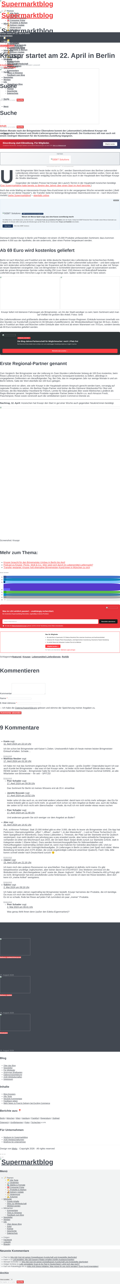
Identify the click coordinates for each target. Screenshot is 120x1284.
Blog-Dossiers (9, 1094)
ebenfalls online (41, 195)
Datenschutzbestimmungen (19, 625)
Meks (14, 1148)
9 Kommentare (6, 36)
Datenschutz (12, 1233)
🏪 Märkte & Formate (16, 45)
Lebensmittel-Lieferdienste (46, 656)
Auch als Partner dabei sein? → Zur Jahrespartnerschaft (60, 166)
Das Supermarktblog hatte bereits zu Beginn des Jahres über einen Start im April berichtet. (46, 185)
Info (5, 1222)
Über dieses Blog (14, 1224)
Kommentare (12, 1210)
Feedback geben (11, 1101)
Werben (7, 1219)
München (10, 1118)
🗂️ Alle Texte (13, 40)
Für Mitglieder (9, 1070)
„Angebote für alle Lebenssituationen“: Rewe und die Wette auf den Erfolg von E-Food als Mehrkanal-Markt (59, 966)
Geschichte (12, 1231)
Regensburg (45, 1118)
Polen (27, 1122)
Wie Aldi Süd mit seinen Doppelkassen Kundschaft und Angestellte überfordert (43, 1257)
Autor (9, 1226)
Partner (10, 1229)
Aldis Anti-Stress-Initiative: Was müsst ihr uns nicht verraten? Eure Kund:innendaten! (62, 1266)
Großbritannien (16, 1122)
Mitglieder (8, 1199)
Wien (18, 1118)
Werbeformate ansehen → (60, 351)
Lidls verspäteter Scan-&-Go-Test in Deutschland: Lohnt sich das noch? (49, 1264)
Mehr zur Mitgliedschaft (59, 145)
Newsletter (8, 1068)
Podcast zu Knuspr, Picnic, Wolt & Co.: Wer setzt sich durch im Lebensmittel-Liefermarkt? (48, 565)
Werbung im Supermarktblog (16, 1137)
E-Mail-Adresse (8, 703)
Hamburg (26, 1118)
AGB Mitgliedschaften (13, 1077)
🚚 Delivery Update (15, 25)
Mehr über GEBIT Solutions (21, 226)
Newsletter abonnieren (108, 621)
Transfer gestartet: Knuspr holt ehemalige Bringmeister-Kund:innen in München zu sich (47, 567)
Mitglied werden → (53, 646)
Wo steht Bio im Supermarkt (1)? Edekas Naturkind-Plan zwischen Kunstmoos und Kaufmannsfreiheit (76, 637)
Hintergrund (16, 957)
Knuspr (27, 656)
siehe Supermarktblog (19, 195)
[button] (5, 577)
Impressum (8, 1079)
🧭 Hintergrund (13, 1194)
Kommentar (6, 693)
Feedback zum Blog (15, 1215)
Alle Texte (8, 1096)
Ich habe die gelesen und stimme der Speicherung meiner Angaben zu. (48, 708)
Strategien (4, 1033)
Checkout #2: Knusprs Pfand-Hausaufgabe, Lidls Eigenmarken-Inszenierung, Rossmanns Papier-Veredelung (78, 640)
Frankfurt (35, 1118)
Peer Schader (10, 67)
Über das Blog (10, 1065)
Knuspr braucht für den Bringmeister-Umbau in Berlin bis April (34, 562)
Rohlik (65, 656)
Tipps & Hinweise (14, 1213)
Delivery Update (7, 46)
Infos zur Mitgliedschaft (17, 37)
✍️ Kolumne (12, 1197)
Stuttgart (56, 1118)
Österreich (4, 1122)
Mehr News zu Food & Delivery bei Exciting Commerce (27, 1103)
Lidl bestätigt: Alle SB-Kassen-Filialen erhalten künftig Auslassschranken (43, 1259)
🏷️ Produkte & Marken (17, 23)
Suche (20, 127)
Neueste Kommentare (13, 1099)
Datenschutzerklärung (26, 708)
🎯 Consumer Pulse (16, 20)
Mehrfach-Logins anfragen (68, 650)
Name (4, 698)
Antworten (8, 756)
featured (16, 656)
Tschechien (36, 1122)
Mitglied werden (14, 39)
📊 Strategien (13, 43)
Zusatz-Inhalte (13, 61)
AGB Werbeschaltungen (14, 1139)
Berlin (2, 1118)
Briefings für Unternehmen (15, 1142)
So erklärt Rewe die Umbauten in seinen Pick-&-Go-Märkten (64, 642)
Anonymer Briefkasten (13, 1072)
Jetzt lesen (7, 226)
